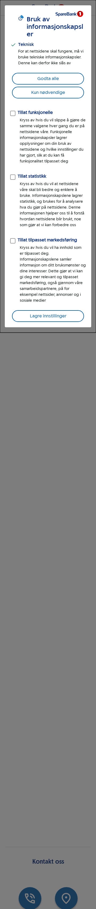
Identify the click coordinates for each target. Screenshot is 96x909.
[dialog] (48, 166)
